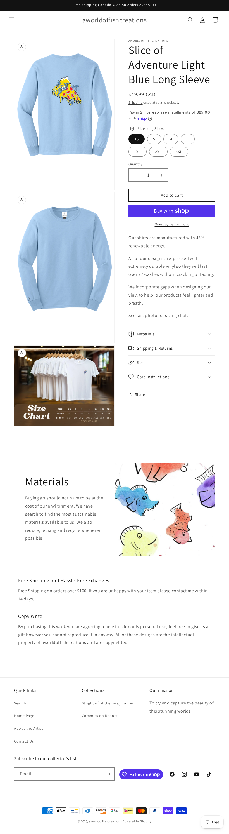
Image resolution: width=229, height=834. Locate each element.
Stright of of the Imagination (107, 703)
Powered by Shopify (137, 821)
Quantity (135, 164)
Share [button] (140, 394)
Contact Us (24, 741)
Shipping (135, 102)
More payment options (172, 224)
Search (20, 703)
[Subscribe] (108, 774)
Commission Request (101, 715)
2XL (158, 151)
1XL (137, 151)
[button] (12, 20)
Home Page (24, 715)
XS (136, 139)
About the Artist (28, 728)
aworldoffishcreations (105, 821)
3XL (179, 151)
